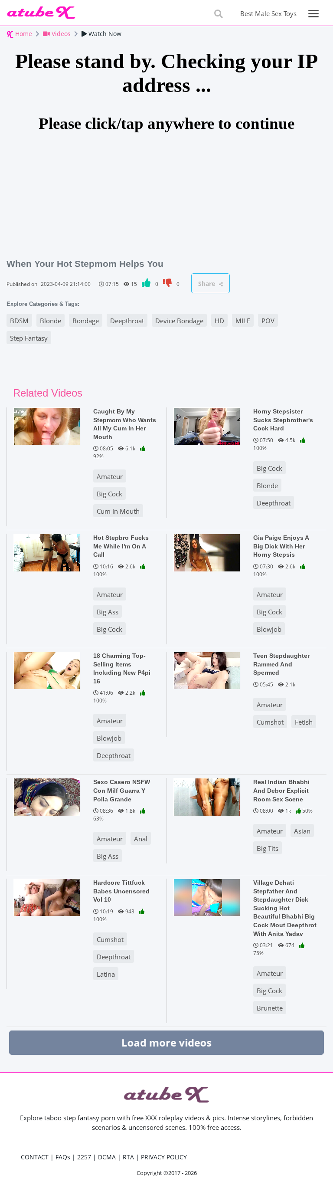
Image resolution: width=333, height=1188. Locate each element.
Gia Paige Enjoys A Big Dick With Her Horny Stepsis (281, 546)
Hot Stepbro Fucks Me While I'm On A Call (121, 546)
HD (219, 320)
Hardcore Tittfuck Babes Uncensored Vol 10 (121, 891)
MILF (242, 320)
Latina (106, 974)
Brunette (270, 1008)
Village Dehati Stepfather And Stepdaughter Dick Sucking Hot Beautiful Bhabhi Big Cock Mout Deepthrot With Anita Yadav (285, 908)
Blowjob (269, 629)
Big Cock (109, 493)
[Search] (218, 13)
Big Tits (267, 848)
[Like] (147, 284)
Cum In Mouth (118, 511)
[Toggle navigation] (314, 13)
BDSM (19, 320)
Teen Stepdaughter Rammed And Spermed (281, 664)
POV (267, 320)
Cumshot (270, 722)
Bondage (85, 320)
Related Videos (47, 393)
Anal (140, 838)
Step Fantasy (29, 338)
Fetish (304, 722)
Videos (60, 34)
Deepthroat (127, 320)
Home (22, 34)
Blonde (50, 320)
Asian (302, 831)
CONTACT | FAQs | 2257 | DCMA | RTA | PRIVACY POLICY (104, 1157)
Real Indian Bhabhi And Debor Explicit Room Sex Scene (281, 790)
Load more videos (166, 1042)
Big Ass (107, 611)
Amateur (110, 476)
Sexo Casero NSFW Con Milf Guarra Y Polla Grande (121, 790)
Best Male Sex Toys (268, 13)
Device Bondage (179, 320)
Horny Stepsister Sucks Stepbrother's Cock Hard (283, 420)
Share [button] (207, 283)
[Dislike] (168, 284)
